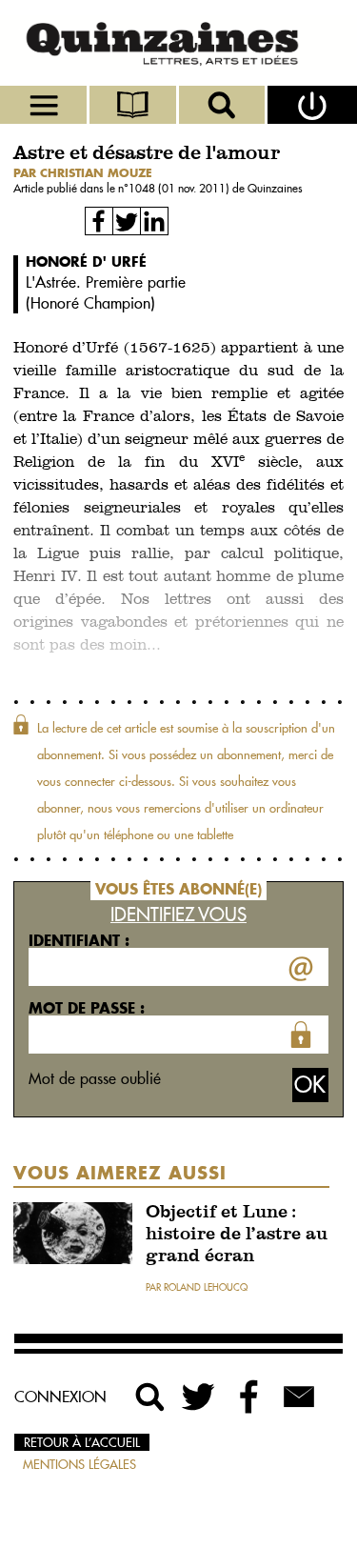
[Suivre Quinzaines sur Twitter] (200, 1397)
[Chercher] (223, 105)
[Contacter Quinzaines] (299, 1397)
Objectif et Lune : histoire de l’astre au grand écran (236, 1235)
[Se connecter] (312, 105)
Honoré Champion (90, 302)
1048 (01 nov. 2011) (180, 188)
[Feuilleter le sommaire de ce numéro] (134, 105)
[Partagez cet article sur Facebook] (99, 221)
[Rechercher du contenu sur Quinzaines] (150, 1397)
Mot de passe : (87, 1007)
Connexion (60, 1396)
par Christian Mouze (82, 173)
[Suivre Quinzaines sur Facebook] (249, 1397)
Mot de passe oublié (95, 1078)
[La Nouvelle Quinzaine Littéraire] (178, 43)
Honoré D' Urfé (86, 261)
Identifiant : (79, 940)
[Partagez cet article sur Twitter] (126, 221)
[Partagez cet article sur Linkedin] (154, 221)
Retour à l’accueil (82, 1442)
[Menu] (44, 105)
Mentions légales (79, 1464)
